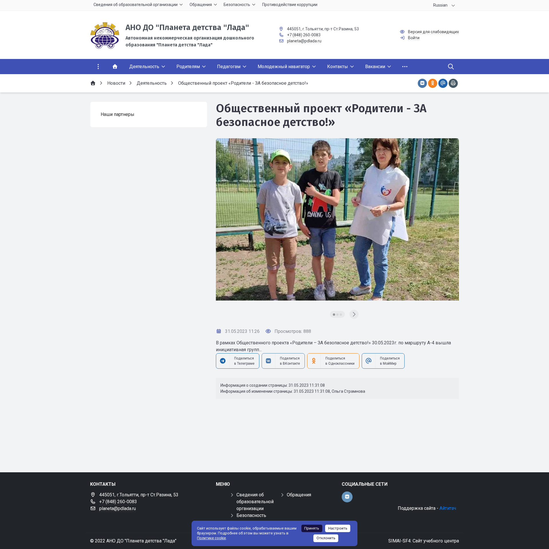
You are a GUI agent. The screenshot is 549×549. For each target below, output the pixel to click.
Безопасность (251, 515)
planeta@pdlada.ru (304, 41)
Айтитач (447, 508)
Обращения (299, 494)
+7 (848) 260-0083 (304, 35)
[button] (334, 314)
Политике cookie (211, 538)
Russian (440, 5)
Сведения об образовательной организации (255, 501)
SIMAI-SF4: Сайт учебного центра (423, 541)
